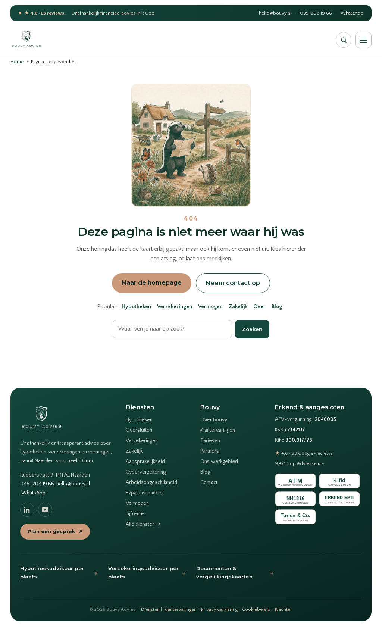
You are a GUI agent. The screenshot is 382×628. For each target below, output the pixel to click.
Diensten (150, 609)
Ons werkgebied (219, 462)
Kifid (293, 440)
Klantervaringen (217, 430)
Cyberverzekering (146, 472)
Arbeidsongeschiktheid (151, 482)
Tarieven (210, 441)
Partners (209, 451)
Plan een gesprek (55, 531)
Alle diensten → (143, 524)
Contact (208, 482)
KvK (290, 430)
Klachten (284, 609)
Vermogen (210, 307)
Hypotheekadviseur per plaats (59, 572)
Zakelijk (238, 307)
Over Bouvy (213, 420)
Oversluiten (139, 430)
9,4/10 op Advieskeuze (299, 463)
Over (259, 307)
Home (17, 61)
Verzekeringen (174, 307)
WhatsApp (352, 13)
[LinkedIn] (27, 510)
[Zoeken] (343, 40)
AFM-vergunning (305, 419)
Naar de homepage (152, 282)
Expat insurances (145, 493)
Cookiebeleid (256, 609)
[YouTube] (45, 510)
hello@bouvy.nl (275, 13)
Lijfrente (135, 514)
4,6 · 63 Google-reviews (304, 453)
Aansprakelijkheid (145, 462)
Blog (277, 307)
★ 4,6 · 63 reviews (44, 13)
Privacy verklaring (219, 609)
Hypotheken (136, 307)
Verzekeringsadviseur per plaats (147, 572)
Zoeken (252, 329)
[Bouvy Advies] (26, 40)
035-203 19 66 (316, 13)
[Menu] (363, 40)
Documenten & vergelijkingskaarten (235, 572)
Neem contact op (233, 283)
